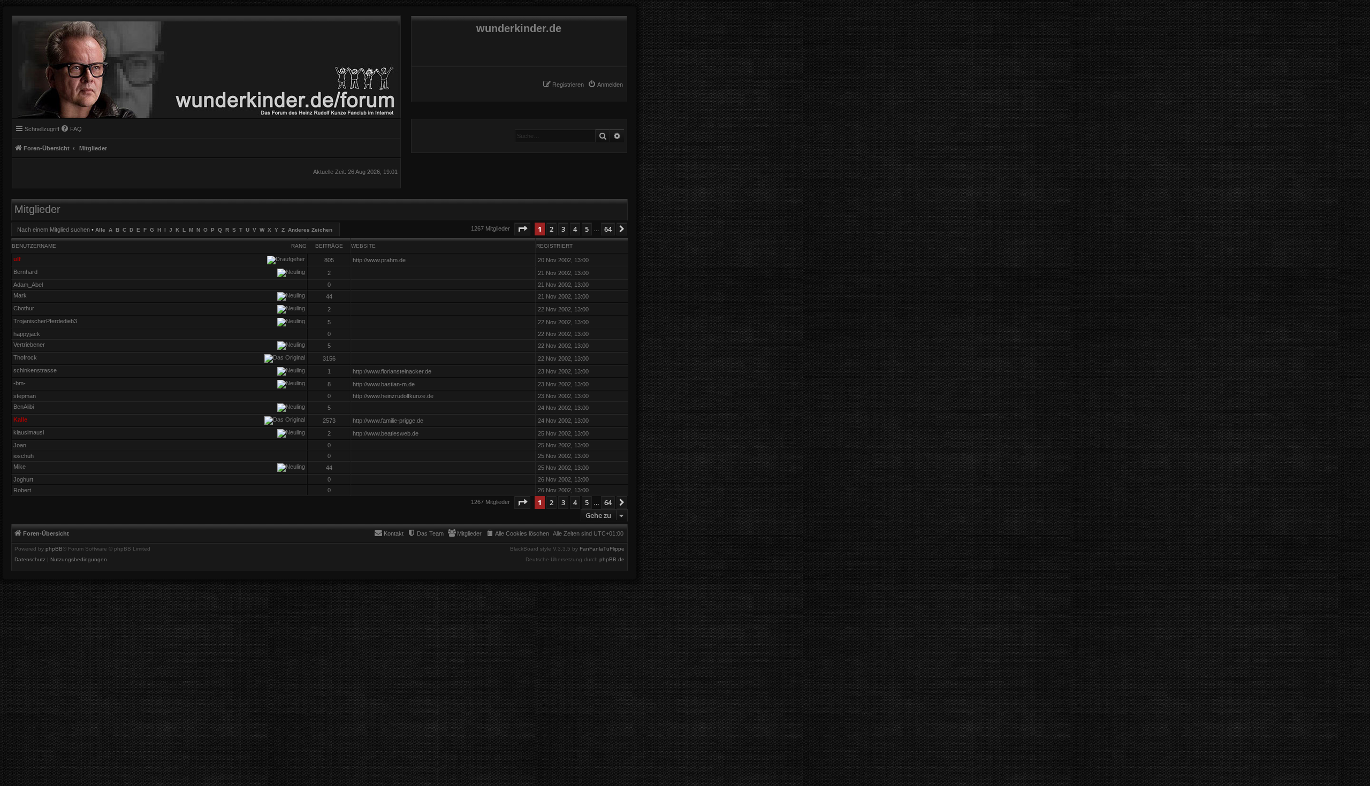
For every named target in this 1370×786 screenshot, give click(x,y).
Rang (299, 246)
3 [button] (563, 229)
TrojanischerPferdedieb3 (45, 321)
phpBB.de (612, 559)
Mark (20, 295)
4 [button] (575, 229)
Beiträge (329, 246)
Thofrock (25, 357)
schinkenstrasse (35, 370)
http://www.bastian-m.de (384, 384)
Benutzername (34, 246)
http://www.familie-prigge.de (388, 420)
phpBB (54, 549)
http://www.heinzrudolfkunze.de (393, 396)
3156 (329, 358)
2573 (329, 420)
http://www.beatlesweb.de (385, 433)
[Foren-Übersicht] (205, 67)
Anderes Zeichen (310, 230)
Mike (19, 466)
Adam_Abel (28, 284)
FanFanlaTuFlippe (602, 549)
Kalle (20, 419)
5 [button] (587, 229)
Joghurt (23, 479)
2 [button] (551, 229)
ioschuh (23, 456)
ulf (17, 259)
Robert (22, 490)
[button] (522, 229)
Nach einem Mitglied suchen (53, 229)
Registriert (554, 246)
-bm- (19, 383)
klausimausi (28, 432)
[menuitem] (605, 84)
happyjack (26, 334)
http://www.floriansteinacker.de (392, 371)
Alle (100, 230)
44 (329, 296)
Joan (19, 445)
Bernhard (25, 272)
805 (329, 260)
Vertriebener (29, 344)
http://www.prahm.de (379, 260)
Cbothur (23, 308)
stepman (24, 396)
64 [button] (608, 229)
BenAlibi (23, 406)
